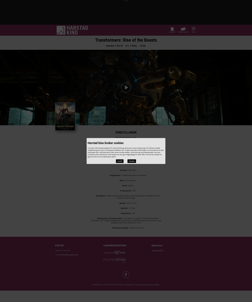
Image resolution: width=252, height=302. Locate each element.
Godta (132, 161)
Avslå (119, 161)
